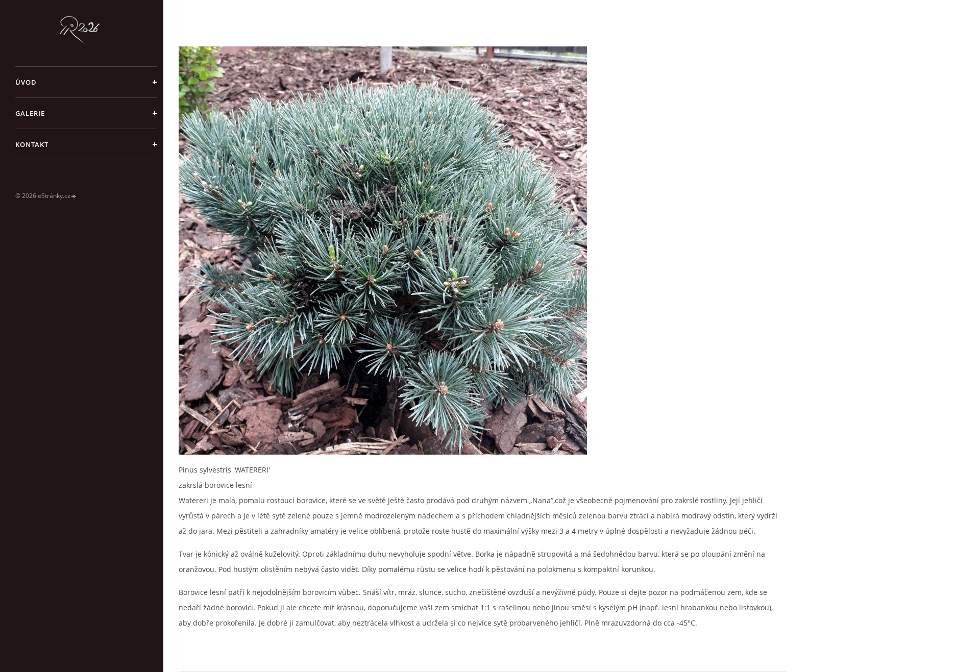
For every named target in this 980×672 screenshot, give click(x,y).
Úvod (26, 82)
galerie (30, 113)
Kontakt (31, 144)
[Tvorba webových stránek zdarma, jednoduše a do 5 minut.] (74, 196)
